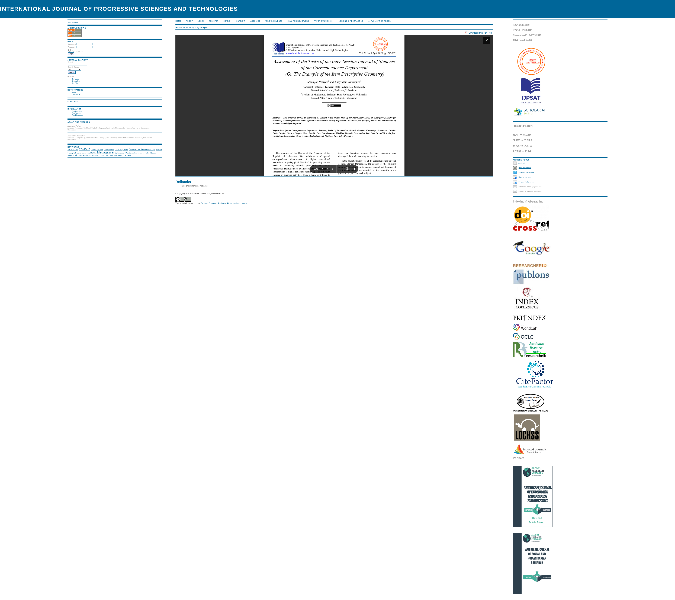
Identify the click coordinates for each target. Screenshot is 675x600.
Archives (255, 21)
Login (201, 21)
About (189, 21)
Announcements (273, 21)
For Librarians (77, 115)
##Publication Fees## (379, 21)
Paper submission (323, 21)
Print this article (525, 168)
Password (72, 47)
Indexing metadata (526, 172)
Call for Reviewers (298, 21)
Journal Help (73, 22)
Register (213, 21)
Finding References (526, 182)
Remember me (77, 51)
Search (227, 21)
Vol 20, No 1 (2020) (191, 28)
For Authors (76, 113)
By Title (75, 83)
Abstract (521, 163)
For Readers (77, 111)
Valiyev (204, 28)
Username (72, 44)
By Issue (75, 79)
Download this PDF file (480, 32)
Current (240, 21)
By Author (76, 81)
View (74, 92)
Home (178, 21)
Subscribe (76, 94)
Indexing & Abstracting (350, 21)
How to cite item (525, 177)
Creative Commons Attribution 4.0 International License (224, 203)
